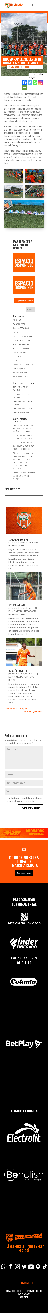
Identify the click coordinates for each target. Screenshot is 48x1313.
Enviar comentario (30, 808)
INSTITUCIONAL (20, 352)
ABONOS (17, 320)
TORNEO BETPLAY (21, 377)
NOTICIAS (26, 67)
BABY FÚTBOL (19, 324)
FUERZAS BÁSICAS (14, 67)
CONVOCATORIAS (21, 328)
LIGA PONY (18, 356)
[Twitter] (30, 82)
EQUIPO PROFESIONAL (23, 336)
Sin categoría (19, 368)
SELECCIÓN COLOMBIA (23, 364)
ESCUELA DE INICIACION (24, 340)
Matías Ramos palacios (23, 425)
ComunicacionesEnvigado (19, 542)
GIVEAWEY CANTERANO (23, 438)
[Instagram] (40, 82)
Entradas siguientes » (32, 711)
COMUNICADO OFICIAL (23, 408)
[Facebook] (24, 82)
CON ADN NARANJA (22, 412)
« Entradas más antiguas (17, 708)
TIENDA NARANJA (21, 372)
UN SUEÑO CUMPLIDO (18, 671)
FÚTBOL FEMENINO (21, 348)
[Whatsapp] (35, 82)
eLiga (15, 332)
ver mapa (24, 1297)
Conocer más (24, 872)
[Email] (24, 87)
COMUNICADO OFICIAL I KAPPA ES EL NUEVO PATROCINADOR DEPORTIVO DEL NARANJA (23, 462)
